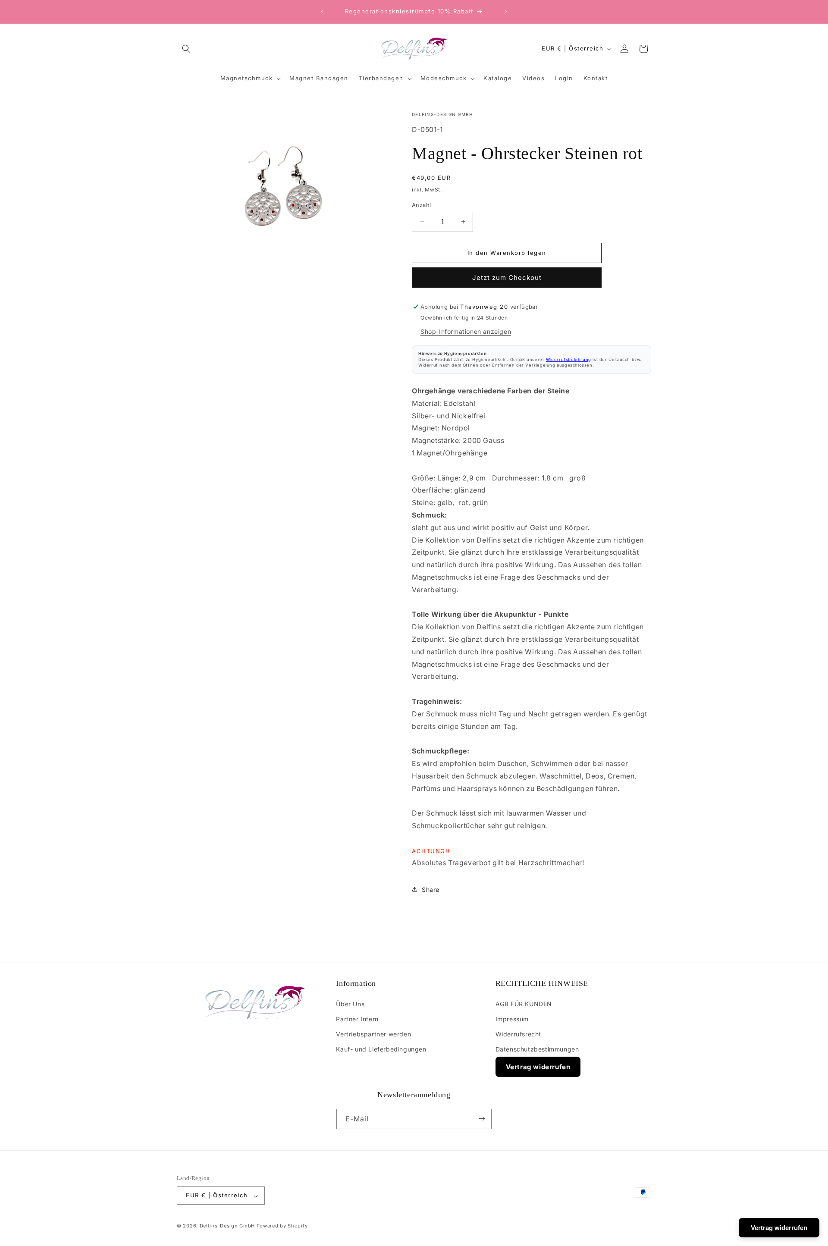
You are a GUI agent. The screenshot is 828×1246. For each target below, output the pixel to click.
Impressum (512, 1018)
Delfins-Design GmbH (227, 1226)
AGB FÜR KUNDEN (524, 1003)
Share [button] (430, 889)
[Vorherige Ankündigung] (322, 11)
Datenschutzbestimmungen (537, 1049)
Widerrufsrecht (518, 1033)
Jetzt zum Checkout (507, 277)
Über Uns (350, 1003)
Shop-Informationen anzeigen (465, 331)
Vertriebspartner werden (373, 1033)
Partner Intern (357, 1018)
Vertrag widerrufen (538, 1067)
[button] (186, 48)
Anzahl (421, 204)
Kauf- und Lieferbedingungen (381, 1049)
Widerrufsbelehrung (568, 359)
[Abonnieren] (481, 1118)
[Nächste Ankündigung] (505, 11)
